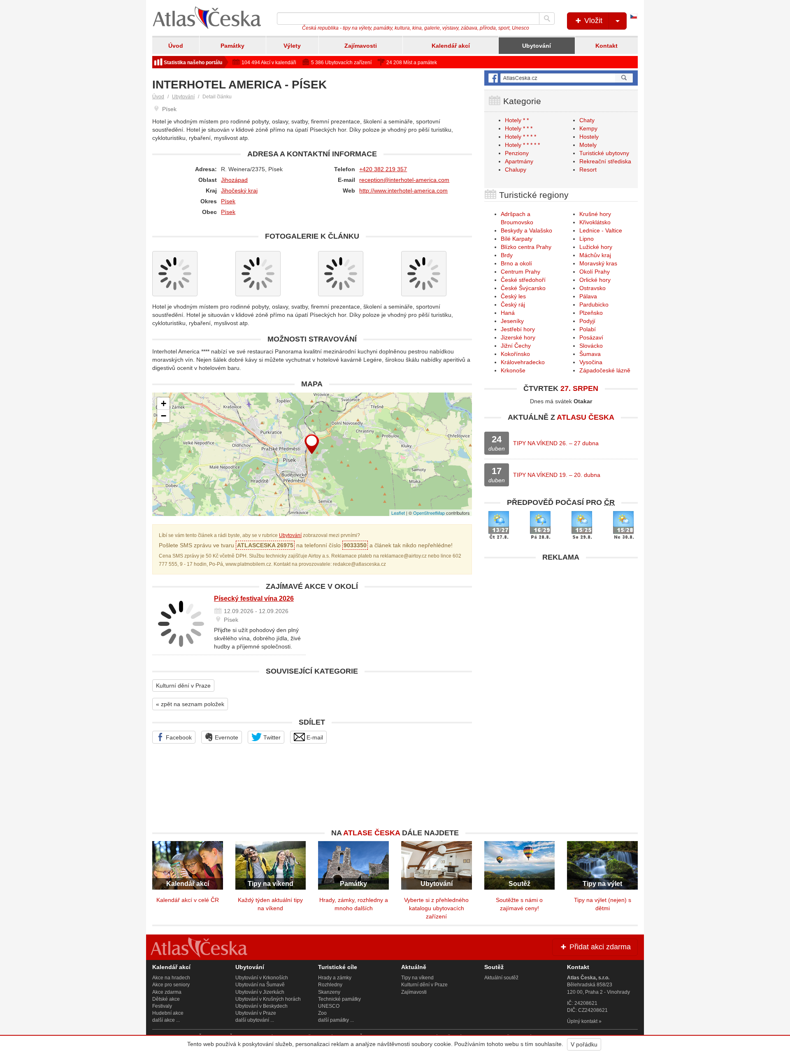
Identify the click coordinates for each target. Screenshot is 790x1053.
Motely (588, 145)
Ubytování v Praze (255, 1013)
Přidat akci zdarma (599, 947)
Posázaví (591, 337)
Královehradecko (523, 362)
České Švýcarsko (523, 288)
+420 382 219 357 (383, 169)
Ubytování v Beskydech (261, 1006)
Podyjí (587, 321)
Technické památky (339, 999)
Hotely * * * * (520, 136)
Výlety (292, 45)
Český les (513, 296)
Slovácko (591, 345)
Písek (228, 201)
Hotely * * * (518, 128)
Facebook (178, 737)
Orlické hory (595, 280)
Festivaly (162, 1006)
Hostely (589, 136)
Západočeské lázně (604, 370)
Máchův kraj (595, 255)
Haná (508, 312)
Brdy (507, 255)
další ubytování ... (254, 1020)
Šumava (590, 354)
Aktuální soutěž (501, 978)
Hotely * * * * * (522, 145)
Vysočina (590, 362)
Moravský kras (598, 263)
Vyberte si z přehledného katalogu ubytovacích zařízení (436, 908)
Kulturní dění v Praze (183, 685)
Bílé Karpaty (516, 238)
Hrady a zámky (334, 978)
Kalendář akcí (451, 45)
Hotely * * (517, 120)
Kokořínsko (515, 354)
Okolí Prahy (594, 271)
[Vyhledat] (547, 18)
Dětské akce (166, 999)
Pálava (588, 296)
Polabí (587, 329)
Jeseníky (512, 321)
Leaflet (398, 512)
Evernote (225, 737)
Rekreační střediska (605, 161)
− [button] (163, 416)
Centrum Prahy (520, 271)
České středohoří (523, 280)
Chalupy (515, 169)
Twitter (271, 737)
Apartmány (519, 161)
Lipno (586, 238)
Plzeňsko (591, 312)
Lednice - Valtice (600, 230)
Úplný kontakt (582, 1021)
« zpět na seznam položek (190, 704)
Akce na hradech (171, 978)
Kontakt (606, 45)
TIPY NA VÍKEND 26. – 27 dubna (556, 443)
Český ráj (513, 304)
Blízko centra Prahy (526, 247)
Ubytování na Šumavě (260, 985)
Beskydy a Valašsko (526, 230)
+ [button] (163, 403)
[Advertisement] (561, 623)
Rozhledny (330, 985)
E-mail (314, 737)
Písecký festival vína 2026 (254, 598)
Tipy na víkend (417, 978)
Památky (232, 45)
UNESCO (328, 1006)
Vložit (592, 20)
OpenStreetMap (429, 512)
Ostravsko (592, 288)
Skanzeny (329, 992)
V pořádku (584, 1044)
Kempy (588, 128)
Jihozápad (234, 180)
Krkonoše (513, 370)
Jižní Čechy (516, 345)
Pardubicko (594, 304)
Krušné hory (595, 214)
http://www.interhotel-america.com (403, 190)
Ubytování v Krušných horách (268, 999)
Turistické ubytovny (604, 153)
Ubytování (536, 45)
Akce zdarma (166, 992)
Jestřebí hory (518, 329)
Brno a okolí (516, 263)
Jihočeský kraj (239, 190)
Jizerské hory (518, 337)
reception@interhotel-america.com (404, 180)
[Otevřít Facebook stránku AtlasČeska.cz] (561, 78)
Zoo (322, 1013)
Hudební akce (168, 1013)
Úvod (175, 45)
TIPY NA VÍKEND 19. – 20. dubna (556, 475)
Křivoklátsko (595, 222)
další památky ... (336, 1020)
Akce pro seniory (171, 985)
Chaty (587, 120)
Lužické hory (595, 247)
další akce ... (166, 1020)
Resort (588, 169)
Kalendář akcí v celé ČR (187, 900)
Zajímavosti (360, 45)
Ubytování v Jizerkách (259, 992)
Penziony (517, 153)
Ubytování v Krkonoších (261, 978)
